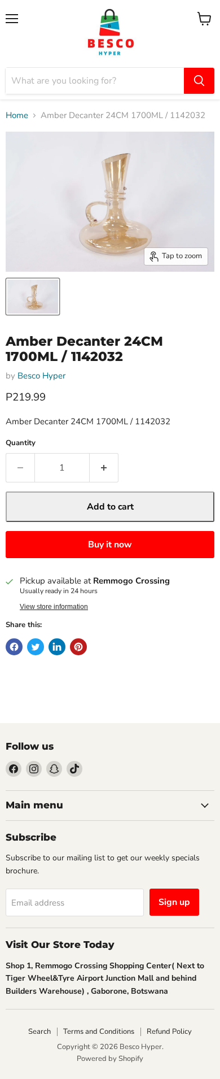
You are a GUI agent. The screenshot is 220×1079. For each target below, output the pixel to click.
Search (39, 1031)
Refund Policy (169, 1031)
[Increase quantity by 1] (104, 467)
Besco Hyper (41, 375)
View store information (54, 607)
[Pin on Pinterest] (78, 646)
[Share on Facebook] (14, 646)
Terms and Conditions (98, 1031)
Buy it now (110, 544)
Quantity (21, 443)
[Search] (199, 81)
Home (17, 115)
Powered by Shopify (110, 1059)
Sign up (174, 902)
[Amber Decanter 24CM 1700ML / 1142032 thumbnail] (32, 297)
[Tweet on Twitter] (35, 646)
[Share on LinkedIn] (57, 646)
